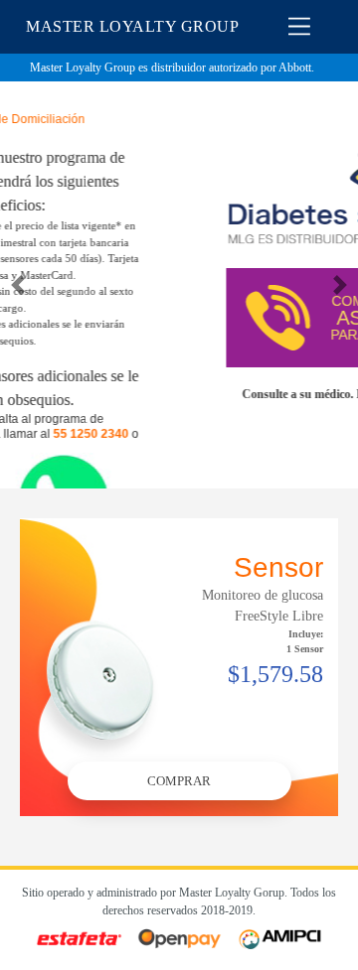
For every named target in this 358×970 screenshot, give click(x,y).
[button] (18, 284)
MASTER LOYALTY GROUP (132, 26)
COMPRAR (179, 780)
